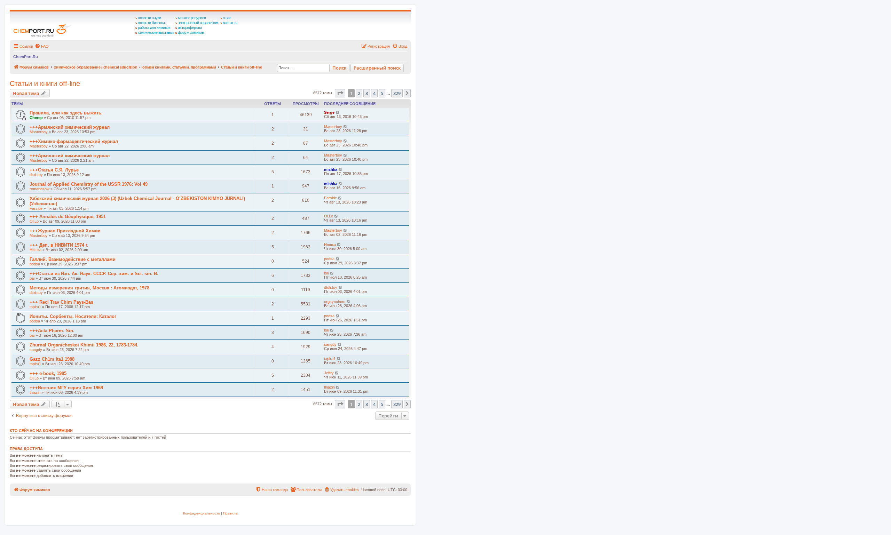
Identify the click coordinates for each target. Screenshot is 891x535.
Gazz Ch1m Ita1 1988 (52, 359)
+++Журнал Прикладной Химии (65, 230)
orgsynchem (334, 302)
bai (32, 278)
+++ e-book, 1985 (48, 373)
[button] (340, 93)
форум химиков (191, 32)
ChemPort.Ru (25, 57)
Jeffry (329, 373)
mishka (330, 169)
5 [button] (382, 93)
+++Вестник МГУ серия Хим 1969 (66, 387)
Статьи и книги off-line (45, 83)
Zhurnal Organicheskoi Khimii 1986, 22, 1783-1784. (84, 345)
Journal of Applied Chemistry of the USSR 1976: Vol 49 (89, 184)
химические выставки (156, 32)
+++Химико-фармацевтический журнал (74, 141)
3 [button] (366, 93)
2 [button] (359, 93)
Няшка (35, 250)
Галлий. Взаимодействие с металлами (73, 259)
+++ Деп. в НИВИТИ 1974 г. (59, 245)
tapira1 (35, 307)
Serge (329, 112)
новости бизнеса (151, 23)
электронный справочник (198, 23)
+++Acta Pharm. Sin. (52, 330)
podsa (35, 264)
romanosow (39, 189)
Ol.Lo (34, 221)
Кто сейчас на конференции (41, 431)
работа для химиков (154, 27)
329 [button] (397, 93)
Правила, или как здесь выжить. (66, 112)
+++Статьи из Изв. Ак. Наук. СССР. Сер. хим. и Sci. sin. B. (94, 273)
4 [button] (374, 93)
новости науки (149, 18)
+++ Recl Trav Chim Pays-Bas (61, 302)
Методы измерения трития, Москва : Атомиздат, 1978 (89, 287)
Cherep (36, 117)
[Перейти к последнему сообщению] (338, 112)
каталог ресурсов (192, 18)
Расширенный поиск (377, 68)
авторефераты (190, 27)
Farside (36, 208)
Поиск (339, 68)
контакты (230, 23)
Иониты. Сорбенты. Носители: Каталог (73, 316)
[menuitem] (42, 46)
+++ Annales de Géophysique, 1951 (68, 216)
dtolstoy (36, 175)
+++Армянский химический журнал (70, 127)
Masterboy (39, 132)
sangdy (36, 350)
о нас (227, 18)
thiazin (35, 392)
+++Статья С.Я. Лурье (54, 170)
